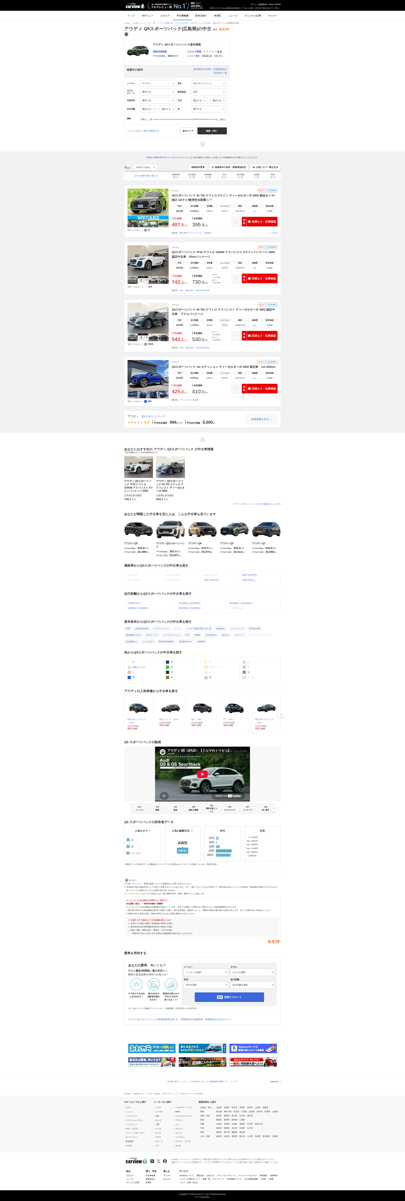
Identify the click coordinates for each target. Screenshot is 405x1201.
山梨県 (275, 1111)
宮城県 (242, 1107)
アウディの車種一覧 (165, 23)
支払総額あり (131, 641)
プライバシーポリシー (226, 1175)
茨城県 (252, 1111)
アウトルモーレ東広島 (188, 400)
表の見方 (133, 880)
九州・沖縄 (205, 1136)
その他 (128, 1146)
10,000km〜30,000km (189, 603)
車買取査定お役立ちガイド (218, 1019)
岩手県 (234, 1107)
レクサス (159, 1112)
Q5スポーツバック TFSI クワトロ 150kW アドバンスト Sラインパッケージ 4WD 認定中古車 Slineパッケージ (223, 254)
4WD (128, 628)
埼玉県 (236, 1111)
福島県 (265, 1107)
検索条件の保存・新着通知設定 (211, 69)
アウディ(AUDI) (153, 1094)
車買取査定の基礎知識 (192, 1019)
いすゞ (158, 1146)
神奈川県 (227, 1111)
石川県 (242, 1116)
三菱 (157, 1124)
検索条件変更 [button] (198, 167)
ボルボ (178, 1146)
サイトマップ (218, 1179)
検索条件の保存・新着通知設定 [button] (230, 167)
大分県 (250, 1136)
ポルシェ (179, 1129)
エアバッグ (239, 635)
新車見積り (201, 15)
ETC (188, 635)
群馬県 (267, 1111)
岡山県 (234, 1128)
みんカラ (167, 1179)
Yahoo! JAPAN (274, 4)
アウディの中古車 (181, 23)
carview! (127, 23)
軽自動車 (129, 1141)
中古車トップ (138, 23)
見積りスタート (233, 997)
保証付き (225, 635)
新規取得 (263, 4)
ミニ (177, 1124)
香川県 (227, 1132)
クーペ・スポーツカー (135, 1133)
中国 (202, 1128)
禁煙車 (197, 635)
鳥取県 (219, 1128)
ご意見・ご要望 (267, 1179)
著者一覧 (206, 1179)
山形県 (258, 1107)
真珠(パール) (138, 667)
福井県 (250, 1116)
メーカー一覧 (150, 23)
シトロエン (180, 1137)
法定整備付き (211, 635)
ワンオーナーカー (161, 628)
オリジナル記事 (252, 15)
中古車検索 (183, 15)
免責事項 (273, 1175)
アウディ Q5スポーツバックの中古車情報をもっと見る (257, 504)
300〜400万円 (211, 580)
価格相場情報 (160, 51)
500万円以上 (249, 580)
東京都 (219, 1111)
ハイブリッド (131, 1124)
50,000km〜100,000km (241, 603)
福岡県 (219, 1136)
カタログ (165, 15)
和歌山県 (258, 1124)
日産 (157, 1116)
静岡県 (234, 1120)
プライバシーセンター (247, 1175)
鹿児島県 (266, 1136)
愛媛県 (234, 1132)
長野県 (227, 1116)
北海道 (219, 1107)
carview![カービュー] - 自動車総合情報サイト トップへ (214, 1081)
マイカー (272, 15)
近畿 (202, 1124)
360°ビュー (147, 15)
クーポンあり (148, 641)
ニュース (233, 15)
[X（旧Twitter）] (158, 1161)
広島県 (242, 1128)
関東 (202, 1111)
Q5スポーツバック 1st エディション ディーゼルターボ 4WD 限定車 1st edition (223, 366)
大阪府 (219, 1124)
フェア (274, 233)
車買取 (217, 15)
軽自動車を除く (185, 641)
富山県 (234, 1116)
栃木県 (259, 1111)
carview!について (186, 1175)
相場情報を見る (260, 419)
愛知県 (219, 1120)
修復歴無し (221, 628)
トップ (131, 15)
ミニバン (129, 1112)
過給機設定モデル (133, 635)
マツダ (158, 1129)
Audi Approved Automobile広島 (194, 290)
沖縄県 (275, 1136)
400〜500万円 (250, 575)
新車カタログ (139, 1094)
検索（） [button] (212, 131)
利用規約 (263, 1175)
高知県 (242, 1132)
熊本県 (242, 1136)
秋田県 (250, 1107)
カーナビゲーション (172, 635)
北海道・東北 (206, 1107)
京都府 (234, 1124)
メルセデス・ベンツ (183, 1107)
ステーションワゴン (134, 1120)
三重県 (242, 1120)
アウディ (133, 416)
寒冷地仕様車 (255, 628)
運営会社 (200, 1175)
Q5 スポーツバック (170, 1094)
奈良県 (250, 1124)
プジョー (179, 1133)
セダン (128, 1107)
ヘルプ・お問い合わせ (188, 1182)
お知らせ (210, 1175)
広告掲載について (234, 1179)
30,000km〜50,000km (189, 608)
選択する (197, 109)
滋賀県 (242, 1124)
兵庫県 (227, 1124)
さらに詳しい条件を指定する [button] (144, 130)
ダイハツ (159, 1141)
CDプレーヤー (152, 635)
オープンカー (131, 1137)
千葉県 (244, 1111)
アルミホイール (237, 628)
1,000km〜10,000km (138, 608)
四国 (202, 1132)
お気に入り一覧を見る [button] (267, 167)
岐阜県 (227, 1120)
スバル (158, 1133)
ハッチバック (131, 1116)
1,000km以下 (134, 603)
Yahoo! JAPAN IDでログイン (158, 157)
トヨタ (158, 1107)
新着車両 (201, 641)
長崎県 (234, 1136)
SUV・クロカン (132, 1129)
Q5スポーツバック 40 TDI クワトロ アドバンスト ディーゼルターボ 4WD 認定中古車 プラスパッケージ (223, 312)
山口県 (250, 1128)
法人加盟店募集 (251, 1179)
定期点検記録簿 (142, 628)
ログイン (254, 4)
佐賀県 (227, 1136)
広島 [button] (195, 92)
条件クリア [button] (188, 131)
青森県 (227, 1107)
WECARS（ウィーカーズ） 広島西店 (195, 233)
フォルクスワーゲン (183, 1116)
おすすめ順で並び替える (146, 175)
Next (280, 714)
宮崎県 (258, 1136)
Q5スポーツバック (153, 416)
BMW (177, 1112)
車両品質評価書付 (166, 641)
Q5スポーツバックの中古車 (201, 23)
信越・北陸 (205, 1116)
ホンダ (158, 1120)
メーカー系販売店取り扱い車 (199, 628)
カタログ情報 (194, 51)
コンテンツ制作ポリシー (189, 1179)
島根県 (227, 1128)
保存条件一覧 (220, 73)
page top (274, 1081)
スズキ (158, 1137)
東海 (202, 1120)
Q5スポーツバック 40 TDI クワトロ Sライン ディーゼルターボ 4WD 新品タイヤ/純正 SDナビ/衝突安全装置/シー (223, 197)
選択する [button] (146, 92)
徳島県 (219, 1132)
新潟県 (219, 1116)
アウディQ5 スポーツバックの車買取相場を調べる (153, 1019)
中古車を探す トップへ (177, 1081)
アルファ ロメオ (182, 1141)
